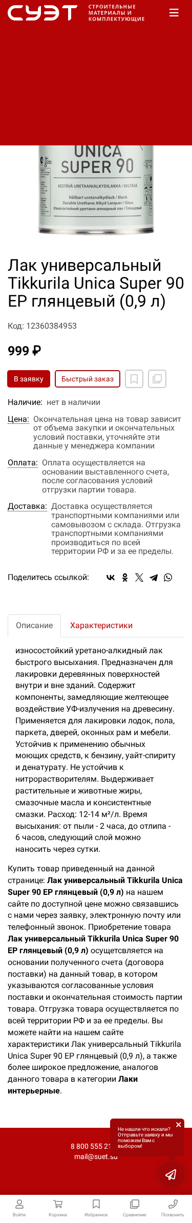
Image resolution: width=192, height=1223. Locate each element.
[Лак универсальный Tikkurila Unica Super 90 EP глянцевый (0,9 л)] (96, 158)
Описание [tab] (34, 625)
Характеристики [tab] (101, 625)
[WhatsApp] (168, 577)
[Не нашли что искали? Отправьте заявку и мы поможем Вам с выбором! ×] (171, 1174)
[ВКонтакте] (110, 577)
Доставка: (27, 506)
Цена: (18, 419)
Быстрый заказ (87, 379)
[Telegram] (153, 577)
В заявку (29, 379)
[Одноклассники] (125, 577)
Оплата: (23, 462)
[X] (139, 577)
